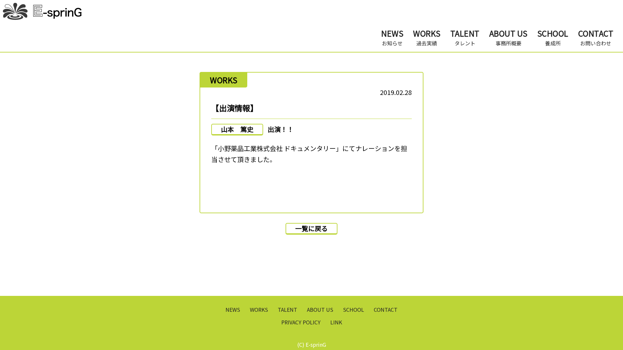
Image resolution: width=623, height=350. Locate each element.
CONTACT (385, 309)
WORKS (259, 309)
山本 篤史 (237, 129)
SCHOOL (353, 309)
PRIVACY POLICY (301, 322)
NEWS (233, 309)
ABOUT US (320, 309)
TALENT (287, 309)
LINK (336, 322)
